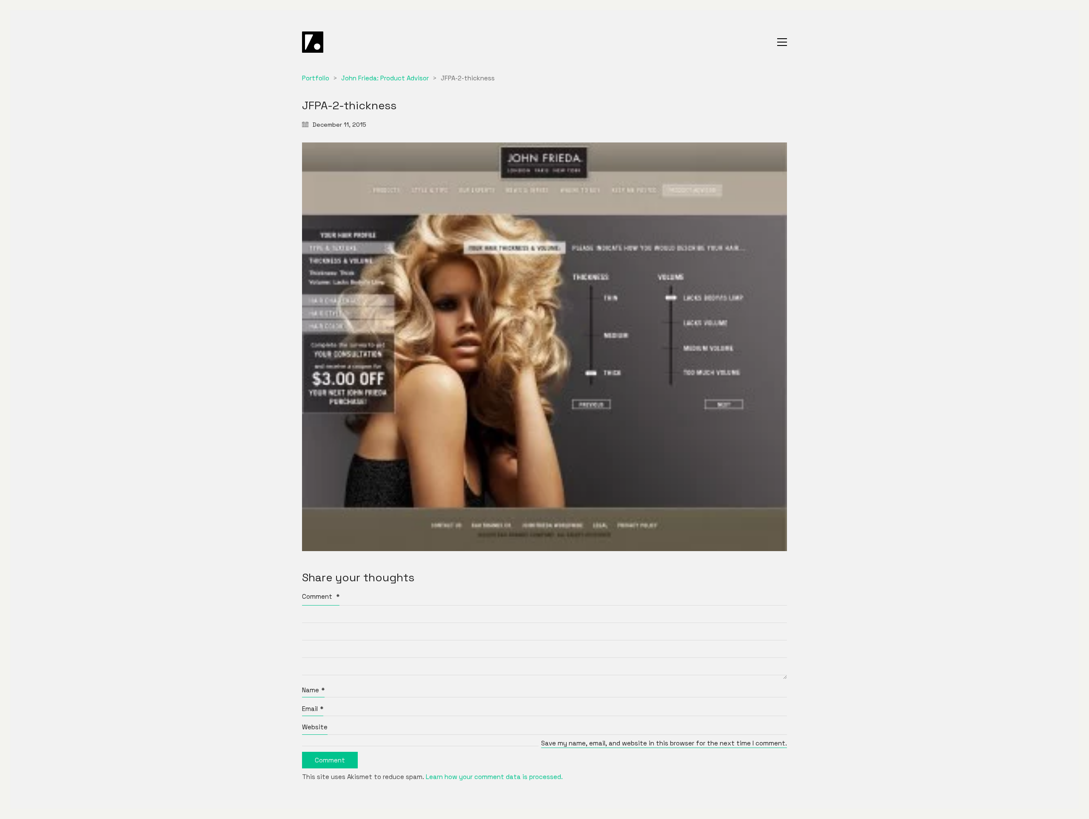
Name (313, 690)
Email (312, 709)
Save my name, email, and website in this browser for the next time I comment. (664, 743)
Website (315, 727)
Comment (320, 596)
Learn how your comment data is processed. (494, 777)
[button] (782, 42)
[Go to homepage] (312, 42)
